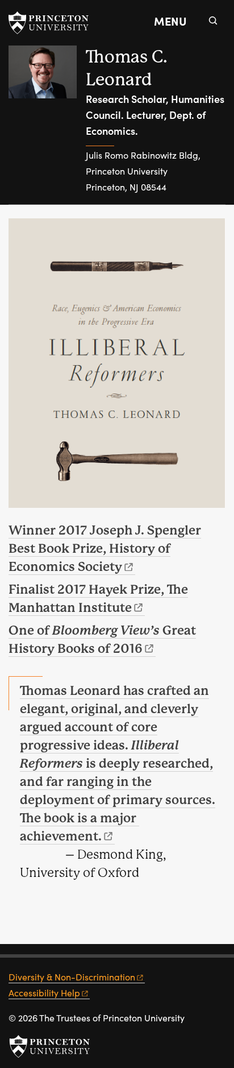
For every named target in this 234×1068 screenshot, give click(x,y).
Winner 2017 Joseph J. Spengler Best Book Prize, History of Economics (105, 548)
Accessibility (44, 993)
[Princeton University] (54, 22)
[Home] (47, 124)
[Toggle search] (213, 20)
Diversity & (72, 977)
